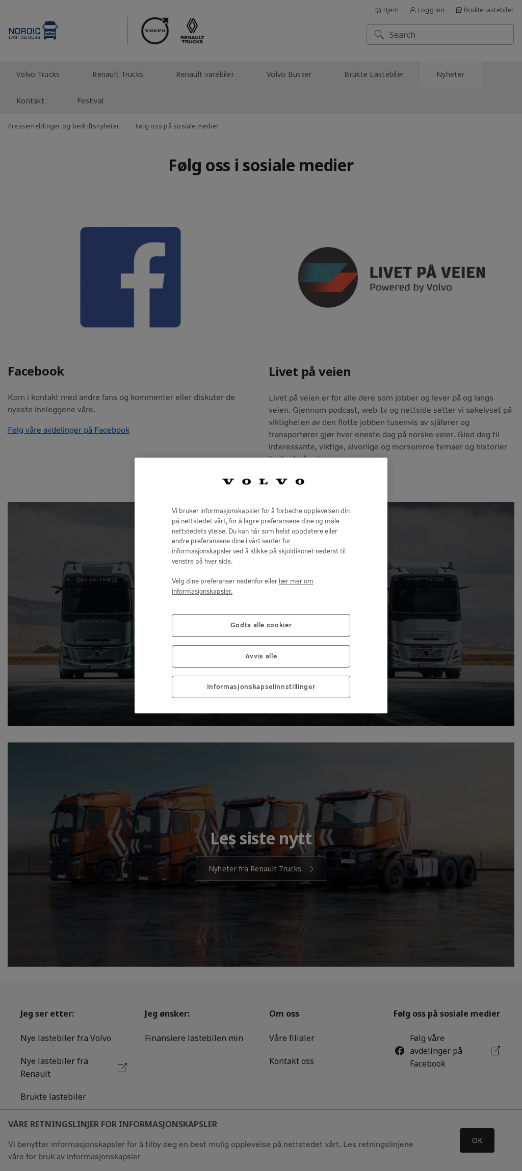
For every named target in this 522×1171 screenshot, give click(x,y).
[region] (261, 586)
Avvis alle (261, 656)
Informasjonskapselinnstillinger (261, 686)
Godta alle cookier (261, 625)
